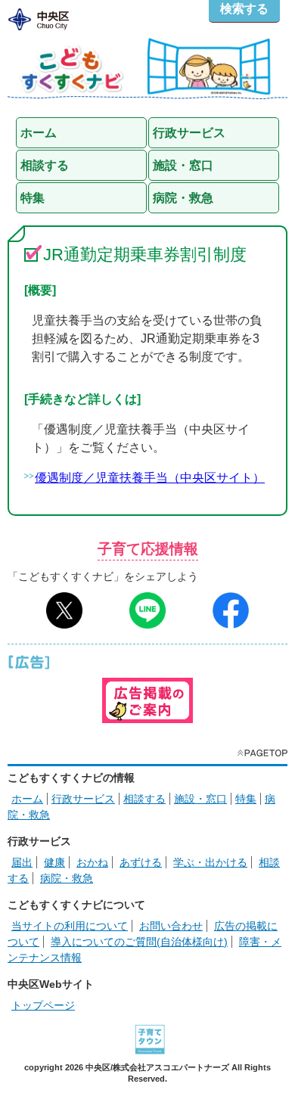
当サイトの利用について (69, 926)
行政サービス (83, 799)
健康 (54, 862)
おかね (92, 862)
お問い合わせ (171, 926)
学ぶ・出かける (210, 862)
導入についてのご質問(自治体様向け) (139, 942)
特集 (245, 799)
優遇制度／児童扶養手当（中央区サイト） (150, 477)
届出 (22, 862)
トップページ (43, 1005)
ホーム (27, 799)
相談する (144, 799)
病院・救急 (66, 878)
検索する (244, 8)
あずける (141, 862)
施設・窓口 (200, 799)
